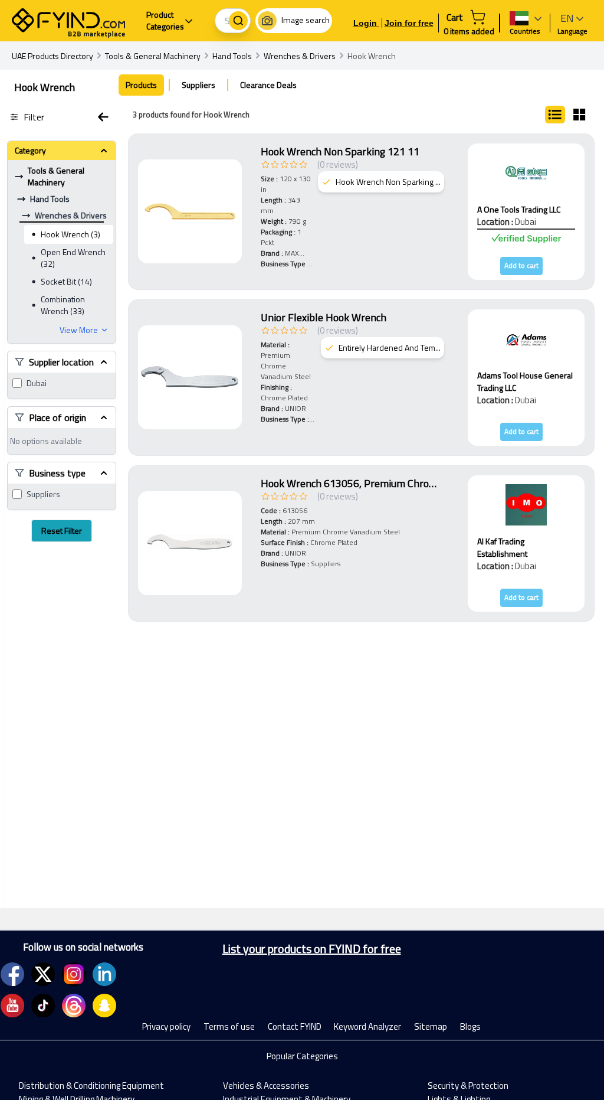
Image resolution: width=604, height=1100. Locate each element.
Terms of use (229, 1026)
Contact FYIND (294, 1026)
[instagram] (74, 974)
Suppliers (43, 494)
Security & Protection (468, 1085)
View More (79, 330)
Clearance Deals (268, 85)
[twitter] (43, 974)
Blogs (470, 1026)
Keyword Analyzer (367, 1026)
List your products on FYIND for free (311, 949)
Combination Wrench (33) (63, 305)
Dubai (37, 383)
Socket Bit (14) (66, 281)
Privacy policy (166, 1026)
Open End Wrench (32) (73, 258)
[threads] (74, 1005)
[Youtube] (12, 1005)
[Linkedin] (104, 974)
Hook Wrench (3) (70, 234)
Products (141, 85)
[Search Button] (238, 20)
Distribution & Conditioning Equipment (91, 1085)
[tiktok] (43, 1005)
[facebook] (12, 974)
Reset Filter (61, 530)
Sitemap (430, 1026)
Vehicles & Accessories (266, 1085)
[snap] (104, 1005)
